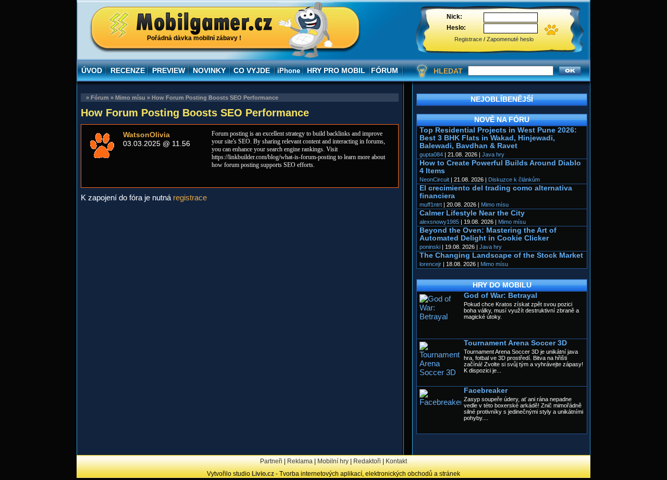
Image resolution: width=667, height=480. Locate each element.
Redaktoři (367, 461)
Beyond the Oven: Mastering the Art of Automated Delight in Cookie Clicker (488, 234)
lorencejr (430, 264)
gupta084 (431, 154)
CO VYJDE (251, 70)
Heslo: (456, 27)
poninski (429, 247)
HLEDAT (448, 71)
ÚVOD (91, 70)
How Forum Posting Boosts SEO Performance (215, 97)
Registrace (468, 39)
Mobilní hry (333, 461)
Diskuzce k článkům (514, 179)
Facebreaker (486, 390)
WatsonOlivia (146, 135)
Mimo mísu (130, 97)
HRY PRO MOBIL (336, 70)
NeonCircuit (434, 179)
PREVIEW (168, 70)
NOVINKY (209, 70)
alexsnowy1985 (439, 222)
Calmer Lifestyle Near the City (472, 213)
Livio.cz (263, 473)
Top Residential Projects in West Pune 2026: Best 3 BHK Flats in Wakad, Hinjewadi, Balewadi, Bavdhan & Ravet (498, 138)
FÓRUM (384, 70)
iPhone (288, 71)
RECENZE (127, 70)
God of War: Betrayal (500, 295)
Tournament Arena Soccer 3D (515, 343)
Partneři (271, 461)
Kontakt (396, 461)
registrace (190, 197)
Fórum (100, 97)
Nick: (454, 16)
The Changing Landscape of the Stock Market (501, 255)
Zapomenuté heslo (510, 39)
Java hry (493, 154)
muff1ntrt (430, 204)
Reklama (300, 461)
